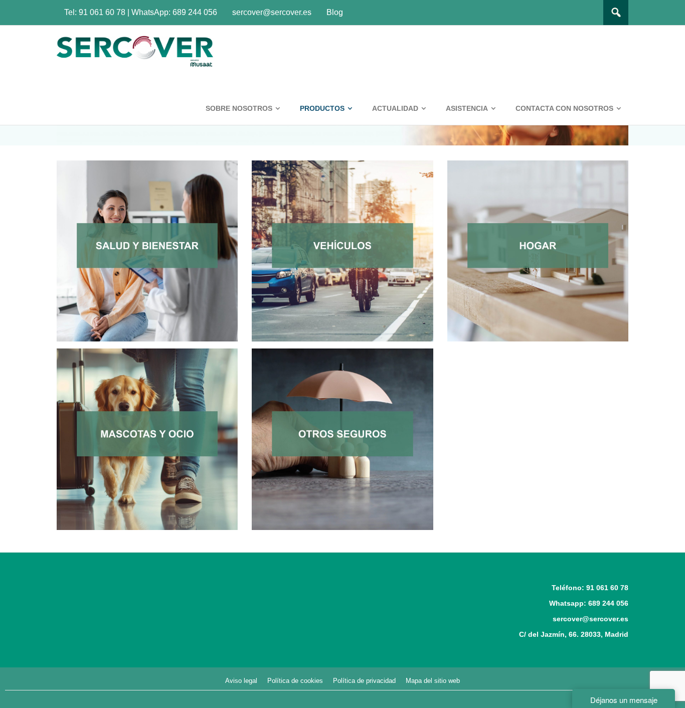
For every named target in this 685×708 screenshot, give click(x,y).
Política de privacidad (364, 680)
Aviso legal (241, 680)
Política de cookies (295, 680)
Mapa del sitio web (433, 680)
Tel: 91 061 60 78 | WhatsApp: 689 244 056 (140, 12)
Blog (334, 12)
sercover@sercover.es (271, 12)
